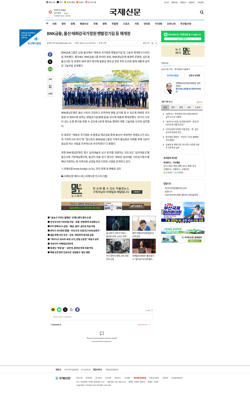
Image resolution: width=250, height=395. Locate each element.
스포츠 (126, 23)
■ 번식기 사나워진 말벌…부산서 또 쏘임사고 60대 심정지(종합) (76, 230)
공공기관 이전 (167, 69)
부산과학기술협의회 (71, 369)
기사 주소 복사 (50, 87)
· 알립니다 (167, 191)
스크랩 (50, 94)
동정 (189, 165)
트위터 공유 (50, 62)
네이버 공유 (50, 69)
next (202, 212)
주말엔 (115, 23)
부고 (194, 165)
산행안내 (167, 169)
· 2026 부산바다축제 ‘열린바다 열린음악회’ (180, 194)
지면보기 (183, 2)
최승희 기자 (51, 43)
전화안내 (89, 378)
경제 (73, 23)
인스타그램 (92, 2)
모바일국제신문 (177, 378)
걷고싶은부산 (85, 369)
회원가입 (174, 2)
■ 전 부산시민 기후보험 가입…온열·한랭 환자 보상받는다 (74, 221)
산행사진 (185, 169)
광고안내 (98, 378)
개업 (175, 165)
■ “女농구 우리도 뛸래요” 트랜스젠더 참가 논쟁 (69, 217)
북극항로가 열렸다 (182, 69)
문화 (105, 23)
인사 (165, 165)
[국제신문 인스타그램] (96, 176)
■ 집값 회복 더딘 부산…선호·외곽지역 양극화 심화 (70, 234)
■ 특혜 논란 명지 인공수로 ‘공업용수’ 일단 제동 (69, 252)
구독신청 (200, 2)
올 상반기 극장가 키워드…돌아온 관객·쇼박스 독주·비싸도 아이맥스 (117, 236)
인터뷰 (147, 23)
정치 (63, 23)
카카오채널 (71, 2)
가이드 (168, 172)
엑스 (61, 2)
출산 (184, 165)
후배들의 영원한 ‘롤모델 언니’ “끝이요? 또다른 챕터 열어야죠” (143, 259)
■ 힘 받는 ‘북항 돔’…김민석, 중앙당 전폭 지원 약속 (70, 247)
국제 (95, 23)
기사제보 (127, 378)
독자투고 (117, 378)
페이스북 (52, 2)
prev (162, 212)
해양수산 (84, 23)
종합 (165, 107)
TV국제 (158, 23)
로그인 (166, 2)
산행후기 (176, 169)
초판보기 (192, 2)
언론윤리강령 (154, 378)
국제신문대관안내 (112, 369)
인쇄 (50, 79)
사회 (54, 23)
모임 (170, 165)
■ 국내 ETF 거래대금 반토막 (60, 243)
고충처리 (165, 378)
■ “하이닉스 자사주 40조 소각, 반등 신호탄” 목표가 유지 (73, 239)
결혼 (180, 165)
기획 (136, 23)
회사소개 (79, 378)
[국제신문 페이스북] (74, 176)
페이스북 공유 (50, 55)
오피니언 (171, 23)
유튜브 (81, 2)
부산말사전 (185, 23)
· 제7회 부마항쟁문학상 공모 (175, 188)
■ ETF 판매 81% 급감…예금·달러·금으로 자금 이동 (71, 226)
